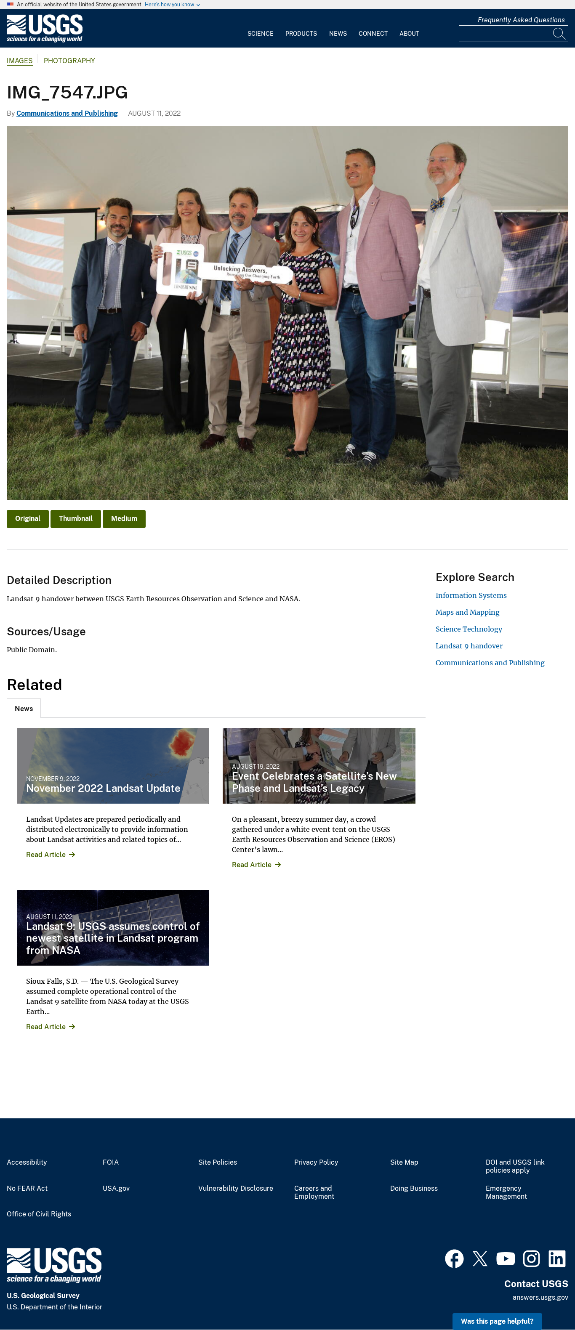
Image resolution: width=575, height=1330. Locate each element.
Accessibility (27, 1162)
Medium (124, 519)
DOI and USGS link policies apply (515, 1166)
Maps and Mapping (468, 612)
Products (301, 33)
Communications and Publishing (67, 113)
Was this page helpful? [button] (497, 1321)
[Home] (45, 41)
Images (20, 61)
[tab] (24, 708)
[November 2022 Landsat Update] (113, 766)
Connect (373, 33)
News (338, 33)
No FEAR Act (27, 1188)
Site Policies (217, 1162)
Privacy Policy (316, 1162)
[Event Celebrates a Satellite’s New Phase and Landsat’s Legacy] (319, 766)
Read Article (46, 855)
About (409, 33)
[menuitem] (261, 28)
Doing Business (414, 1188)
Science (261, 33)
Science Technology (469, 629)
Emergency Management (506, 1192)
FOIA (111, 1162)
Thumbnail (76, 519)
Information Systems (471, 595)
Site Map (404, 1162)
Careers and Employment (314, 1192)
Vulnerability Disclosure (235, 1188)
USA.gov (116, 1188)
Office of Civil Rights (39, 1214)
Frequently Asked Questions (521, 20)
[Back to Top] (544, 1299)
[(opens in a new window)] (454, 1258)
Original (27, 519)
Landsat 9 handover (469, 646)
